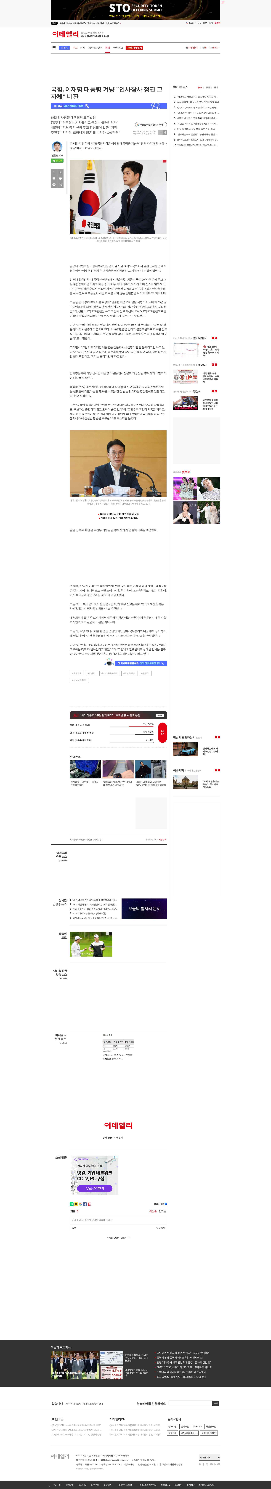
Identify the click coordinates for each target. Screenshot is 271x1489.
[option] (110, 23)
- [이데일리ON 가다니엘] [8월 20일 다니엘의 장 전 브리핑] (134, 1430)
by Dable (63, 978)
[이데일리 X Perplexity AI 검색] (109, 106)
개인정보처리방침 (206, 1485)
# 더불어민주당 (79, 680)
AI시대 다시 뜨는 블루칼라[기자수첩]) (88, 913)
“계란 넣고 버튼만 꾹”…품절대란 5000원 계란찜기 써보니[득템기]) (101, 900)
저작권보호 (165, 1485)
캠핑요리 (172, 1433)
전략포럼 (185, 1426)
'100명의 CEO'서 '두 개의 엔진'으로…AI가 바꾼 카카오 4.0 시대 (187, 1367)
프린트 (60, 178)
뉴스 (200, 87)
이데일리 (80, 34)
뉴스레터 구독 (151, 840)
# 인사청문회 (129, 673)
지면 (205, 23)
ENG (191, 23)
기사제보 (190, 1485)
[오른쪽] (110, 933)
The (214, 47)
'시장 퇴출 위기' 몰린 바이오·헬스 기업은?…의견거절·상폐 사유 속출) (102, 909)
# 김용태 (91, 673)
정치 (82, 47)
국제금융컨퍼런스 (189, 1433)
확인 (216, 1403)
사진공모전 (211, 1426)
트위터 (60, 172)
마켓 (203, 47)
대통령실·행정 (95, 47)
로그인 (217, 23)
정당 (107, 47)
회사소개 (57, 1485)
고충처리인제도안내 (147, 1485)
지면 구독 (162, 840)
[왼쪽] (107, 933)
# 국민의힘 (77, 673)
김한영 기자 (57, 155)
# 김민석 (145, 673)
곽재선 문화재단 (209, 1433)
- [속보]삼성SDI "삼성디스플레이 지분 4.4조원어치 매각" (76, 1425)
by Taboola (62, 860)
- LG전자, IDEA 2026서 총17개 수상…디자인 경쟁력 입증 (76, 1434)
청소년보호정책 (125, 1485)
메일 (54, 178)
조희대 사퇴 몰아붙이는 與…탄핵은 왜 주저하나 (180, 1372)
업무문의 (94, 1485)
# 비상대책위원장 (109, 673)
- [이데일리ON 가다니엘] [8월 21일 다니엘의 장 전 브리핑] (134, 1425)
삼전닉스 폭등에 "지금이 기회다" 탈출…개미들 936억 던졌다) (99, 918)
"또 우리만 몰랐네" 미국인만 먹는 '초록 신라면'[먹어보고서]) (98, 904)
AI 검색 (64, 48)
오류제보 (178, 1485)
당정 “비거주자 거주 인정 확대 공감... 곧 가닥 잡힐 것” (182, 1362)
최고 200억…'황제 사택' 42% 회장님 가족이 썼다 (180, 1376)
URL (60, 185)
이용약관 (107, 1485)
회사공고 (69, 1485)
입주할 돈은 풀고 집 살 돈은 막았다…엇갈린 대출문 (181, 1352)
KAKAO (54, 185)
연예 (216, 87)
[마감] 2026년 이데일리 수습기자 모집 (83, 1403)
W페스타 (197, 1426)
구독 (199, 23)
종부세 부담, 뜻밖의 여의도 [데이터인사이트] (178, 1357)
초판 (211, 23)
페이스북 (54, 172)
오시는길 (82, 1485)
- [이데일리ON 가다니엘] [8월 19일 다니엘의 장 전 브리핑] (134, 1434)
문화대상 (172, 1426)
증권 (208, 87)
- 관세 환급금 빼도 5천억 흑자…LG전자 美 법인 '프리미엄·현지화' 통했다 (77, 1430)
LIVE (54, 23)
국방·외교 (118, 47)
